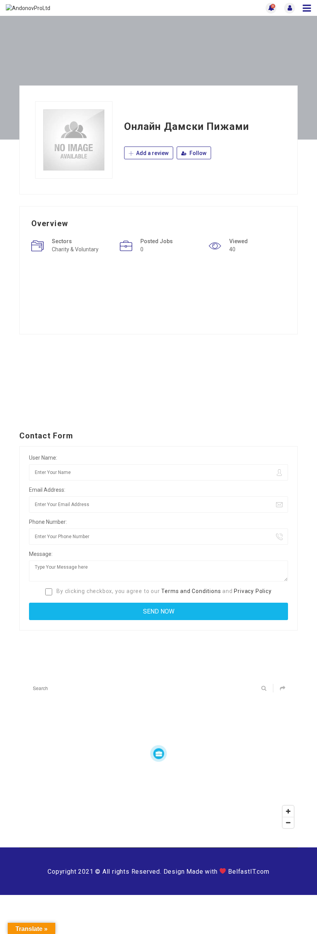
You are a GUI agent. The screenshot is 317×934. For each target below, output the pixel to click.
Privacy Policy (252, 591)
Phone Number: (48, 522)
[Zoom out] (288, 822)
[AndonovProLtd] (82, 8)
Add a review (152, 153)
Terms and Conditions (191, 591)
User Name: (43, 458)
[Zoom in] (288, 811)
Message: (41, 554)
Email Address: (47, 490)
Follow (197, 153)
